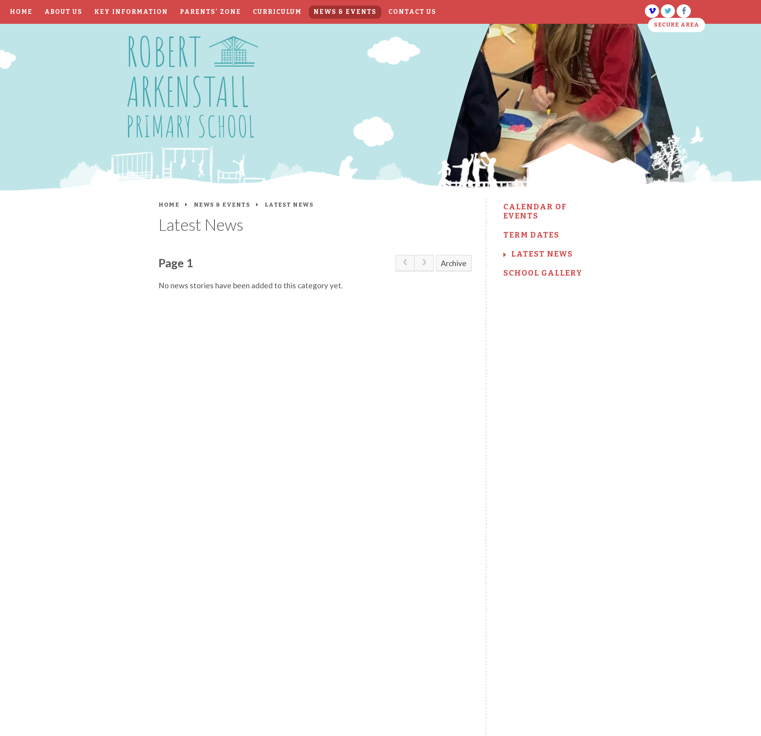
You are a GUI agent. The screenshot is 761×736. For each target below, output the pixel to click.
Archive (454, 263)
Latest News (542, 254)
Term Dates (531, 235)
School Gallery (543, 273)
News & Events (222, 204)
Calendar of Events (535, 211)
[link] (405, 263)
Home (169, 204)
